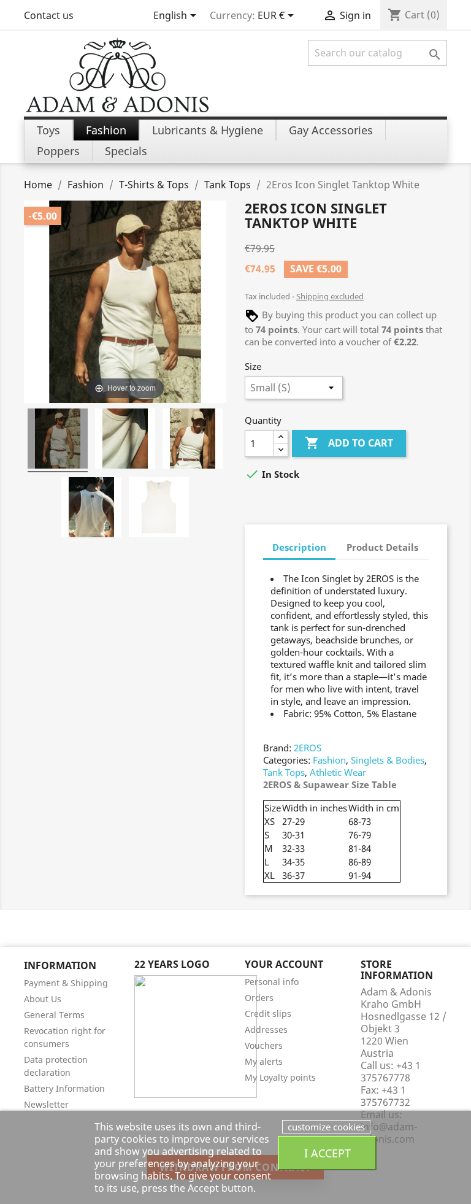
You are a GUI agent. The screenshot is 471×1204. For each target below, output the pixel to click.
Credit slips (268, 1013)
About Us (42, 999)
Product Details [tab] (382, 547)
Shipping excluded (330, 296)
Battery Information (64, 1088)
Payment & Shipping (66, 983)
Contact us (49, 15)
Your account (284, 964)
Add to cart (349, 442)
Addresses (266, 1029)
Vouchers (264, 1045)
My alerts (264, 1061)
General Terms (54, 1015)
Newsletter (46, 1104)
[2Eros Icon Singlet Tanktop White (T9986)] (58, 440)
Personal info (272, 981)
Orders (259, 997)
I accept (327, 1152)
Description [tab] (299, 547)
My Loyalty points (280, 1077)
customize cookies (326, 1127)
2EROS (307, 748)
